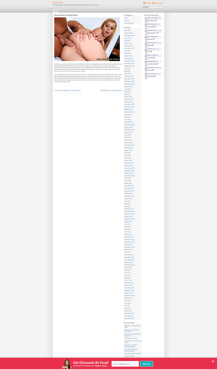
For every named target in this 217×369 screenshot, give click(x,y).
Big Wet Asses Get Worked (110, 90)
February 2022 (128, 99)
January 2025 (128, 46)
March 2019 (128, 160)
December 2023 (129, 61)
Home (55, 11)
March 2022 (128, 96)
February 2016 (128, 209)
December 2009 (129, 318)
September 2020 (129, 130)
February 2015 (128, 237)
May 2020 (127, 137)
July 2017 (127, 201)
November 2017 (129, 191)
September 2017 (129, 196)
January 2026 (128, 33)
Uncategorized (128, 23)
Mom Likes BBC (129, 356)
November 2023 (129, 63)
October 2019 (128, 147)
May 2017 (127, 204)
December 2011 (129, 257)
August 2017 (128, 198)
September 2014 (129, 242)
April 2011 (127, 278)
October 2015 (128, 216)
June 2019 (127, 155)
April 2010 (127, 308)
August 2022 (128, 86)
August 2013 (128, 249)
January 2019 (128, 165)
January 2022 (128, 102)
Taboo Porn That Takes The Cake (132, 326)
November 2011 (129, 260)
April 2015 (127, 232)
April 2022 (127, 94)
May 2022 (127, 91)
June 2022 (127, 89)
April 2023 (127, 74)
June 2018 (127, 178)
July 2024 (127, 51)
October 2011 (128, 262)
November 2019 (129, 145)
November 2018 (129, 170)
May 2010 (127, 306)
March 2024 (128, 56)
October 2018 (128, 173)
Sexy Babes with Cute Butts (132, 353)
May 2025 (127, 40)
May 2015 (127, 229)
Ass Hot (58, 2)
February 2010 (128, 313)
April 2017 (127, 206)
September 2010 (129, 295)
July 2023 (127, 68)
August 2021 (128, 114)
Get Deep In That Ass (130, 338)
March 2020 (128, 140)
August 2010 (128, 298)
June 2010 (127, 303)
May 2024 (127, 53)
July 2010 (127, 300)
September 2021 (129, 112)
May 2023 (127, 71)
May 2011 (127, 275)
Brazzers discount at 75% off (63, 71)
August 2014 (128, 244)
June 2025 (127, 38)
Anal (125, 18)
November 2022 (129, 81)
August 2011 (128, 267)
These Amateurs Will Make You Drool (132, 335)
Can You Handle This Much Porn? (68, 90)
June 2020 (127, 135)
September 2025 (129, 35)
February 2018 (128, 186)
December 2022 (129, 79)
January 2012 (128, 255)
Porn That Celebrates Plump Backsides (131, 350)
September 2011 (129, 265)
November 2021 (129, 107)
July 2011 (127, 270)
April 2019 (127, 158)
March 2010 (128, 311)
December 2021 (129, 104)
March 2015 (128, 234)
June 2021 (127, 117)
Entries (148, 3)
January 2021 (128, 122)
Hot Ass (126, 20)
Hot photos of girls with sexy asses (133, 341)
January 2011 (128, 285)
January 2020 (128, 142)
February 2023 (128, 76)
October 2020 (128, 127)
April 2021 (127, 119)
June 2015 (127, 227)
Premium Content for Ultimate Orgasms (130, 346)
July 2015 (127, 224)
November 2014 (129, 239)
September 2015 (129, 219)
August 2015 (128, 221)
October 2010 (128, 293)
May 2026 (127, 30)
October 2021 (128, 109)
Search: (146, 7)
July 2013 (127, 252)
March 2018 (128, 183)
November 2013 (129, 247)
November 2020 (129, 125)
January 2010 (128, 316)
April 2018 (127, 181)
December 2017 (129, 188)
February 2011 (128, 283)
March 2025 (128, 43)
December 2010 (129, 288)
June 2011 (127, 272)
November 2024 (129, 48)
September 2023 (129, 66)
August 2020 (128, 132)
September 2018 (129, 176)
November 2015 (129, 214)
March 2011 (128, 280)
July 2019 (127, 153)
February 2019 (128, 163)
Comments (159, 3)
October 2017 (128, 193)
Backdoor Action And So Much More (131, 330)
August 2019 (128, 150)
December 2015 (129, 211)
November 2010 (129, 290)
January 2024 (128, 58)
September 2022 (129, 84)
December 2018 (129, 168)
